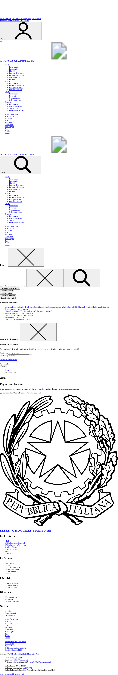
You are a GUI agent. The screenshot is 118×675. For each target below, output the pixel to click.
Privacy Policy (10, 646)
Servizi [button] (7, 81)
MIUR (7, 541)
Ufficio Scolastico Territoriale (15, 545)
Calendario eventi (15, 100)
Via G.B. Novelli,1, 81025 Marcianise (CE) (23, 654)
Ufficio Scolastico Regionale (15, 543)
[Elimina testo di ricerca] (45, 278)
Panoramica (13, 67)
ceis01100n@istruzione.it (19, 660)
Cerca (2, 286)
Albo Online (9, 116)
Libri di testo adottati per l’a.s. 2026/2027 (20, 315)
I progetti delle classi (16, 110)
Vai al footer (36, 19)
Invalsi (7, 551)
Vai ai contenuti (5, 19)
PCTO (7, 120)
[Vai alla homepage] (59, 59)
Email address (5, 353)
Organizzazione (15, 77)
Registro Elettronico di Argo (15, 317)
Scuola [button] (7, 65)
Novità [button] (7, 92)
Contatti (7, 133)
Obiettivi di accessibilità (13, 650)
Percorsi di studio (15, 90)
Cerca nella (8, 295)
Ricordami (6, 364)
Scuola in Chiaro (11, 547)
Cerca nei (6, 293)
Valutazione (13, 108)
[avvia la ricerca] (81, 278)
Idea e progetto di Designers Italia (12, 674)
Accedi (3, 366)
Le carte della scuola (16, 75)
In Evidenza (9, 118)
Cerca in (8, 298)
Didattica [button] (8, 102)
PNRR (7, 131)
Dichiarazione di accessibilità (15, 648)
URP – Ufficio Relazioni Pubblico (17, 319)
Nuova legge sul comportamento (16, 309)
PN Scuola (8, 123)
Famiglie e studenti (16, 88)
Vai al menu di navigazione (21, 19)
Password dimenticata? (8, 360)
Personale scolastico (16, 86)
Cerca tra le (7, 291)
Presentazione (14, 69)
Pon (6, 129)
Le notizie (12, 96)
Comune (8, 553)
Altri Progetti (9, 127)
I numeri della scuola (16, 73)
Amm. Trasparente (11, 114)
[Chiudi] (26, 257)
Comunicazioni (14, 98)
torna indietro (39, 389)
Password (3, 356)
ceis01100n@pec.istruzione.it (40, 662)
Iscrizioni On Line (11, 549)
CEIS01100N (28, 668)
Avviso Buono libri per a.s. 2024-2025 (19, 313)
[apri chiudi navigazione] (1, 41)
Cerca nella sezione (10, 288)
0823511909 (17, 658)
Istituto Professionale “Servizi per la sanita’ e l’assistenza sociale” (28, 311)
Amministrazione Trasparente (15, 642)
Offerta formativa (15, 106)
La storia (12, 79)
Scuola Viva (9, 125)
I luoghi (12, 71)
